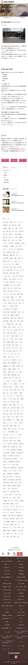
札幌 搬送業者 (6, 285)
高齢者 (16, 288)
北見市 (20, 482)
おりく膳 (16, 503)
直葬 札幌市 (13, 491)
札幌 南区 (18, 300)
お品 (18, 404)
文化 (19, 377)
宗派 (20, 348)
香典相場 (12, 315)
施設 (19, 288)
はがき (16, 371)
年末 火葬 (16, 270)
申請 (19, 362)
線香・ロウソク (6, 491)
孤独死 (9, 327)
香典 (8, 315)
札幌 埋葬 (11, 437)
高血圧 (10, 404)
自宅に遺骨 (15, 443)
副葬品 (12, 342)
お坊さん (20, 228)
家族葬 (5, 175)
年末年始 (13, 359)
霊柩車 (12, 336)
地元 (14, 285)
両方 (4, 533)
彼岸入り (5, 368)
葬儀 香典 (21, 530)
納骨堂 (11, 425)
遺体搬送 (17, 264)
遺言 (7, 392)
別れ (4, 536)
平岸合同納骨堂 (11, 431)
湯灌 (23, 300)
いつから (17, 356)
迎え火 (4, 353)
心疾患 (17, 401)
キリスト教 (9, 398)
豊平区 (19, 225)
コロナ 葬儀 (5, 282)
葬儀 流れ (5, 437)
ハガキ (18, 368)
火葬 (18, 536)
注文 (4, 336)
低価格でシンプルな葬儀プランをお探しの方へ (11, 455)
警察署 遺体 (12, 255)
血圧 (14, 294)
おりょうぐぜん (6, 506)
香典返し (5, 371)
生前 (13, 231)
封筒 (15, 524)
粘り (10, 366)
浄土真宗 (17, 416)
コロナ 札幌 (19, 279)
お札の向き (17, 500)
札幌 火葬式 (5, 518)
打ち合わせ (21, 422)
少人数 (5, 172)
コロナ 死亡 (18, 282)
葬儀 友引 (5, 527)
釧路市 (12, 482)
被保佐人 (13, 300)
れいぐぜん (13, 506)
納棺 (18, 491)
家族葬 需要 (12, 273)
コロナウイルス (17, 291)
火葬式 (4, 509)
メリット (22, 410)
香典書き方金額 (6, 318)
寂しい (17, 255)
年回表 (15, 389)
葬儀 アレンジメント (7, 464)
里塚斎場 (18, 440)
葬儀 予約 (9, 231)
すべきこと (5, 243)
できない (14, 527)
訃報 (19, 494)
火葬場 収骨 (5, 440)
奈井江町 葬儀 (6, 312)
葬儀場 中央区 (13, 318)
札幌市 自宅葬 (6, 482)
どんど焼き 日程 (14, 276)
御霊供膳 (9, 419)
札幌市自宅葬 (5, 246)
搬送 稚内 (5, 237)
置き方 (4, 419)
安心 (19, 533)
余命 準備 (11, 243)
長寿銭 (8, 374)
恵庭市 (13, 366)
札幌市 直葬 (17, 479)
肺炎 (14, 222)
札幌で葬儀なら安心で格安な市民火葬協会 (12, 661)
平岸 (9, 500)
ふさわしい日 (19, 359)
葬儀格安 (22, 500)
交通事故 (12, 297)
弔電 (9, 515)
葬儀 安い (11, 234)
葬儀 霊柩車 (5, 321)
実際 (7, 410)
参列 (23, 312)
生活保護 (5, 470)
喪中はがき (22, 276)
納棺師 (15, 258)
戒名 (18, 410)
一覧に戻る (14, 160)
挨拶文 (19, 527)
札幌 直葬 (22, 243)
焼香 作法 (15, 303)
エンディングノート (13, 434)
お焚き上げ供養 (11, 479)
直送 (14, 252)
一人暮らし (16, 261)
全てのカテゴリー (7, 170)
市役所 (12, 339)
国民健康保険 (13, 362)
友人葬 (11, 392)
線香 (21, 413)
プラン (12, 533)
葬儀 (7, 222)
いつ (8, 353)
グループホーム (20, 222)
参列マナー (12, 476)
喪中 (13, 371)
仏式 (16, 521)
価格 (16, 228)
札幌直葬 (9, 303)
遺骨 (20, 470)
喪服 (4, 473)
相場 (14, 321)
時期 (7, 425)
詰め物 (4, 488)
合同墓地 (15, 392)
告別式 (4, 315)
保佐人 (8, 300)
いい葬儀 (21, 386)
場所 (4, 270)
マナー (21, 345)
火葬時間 (8, 324)
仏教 (7, 413)
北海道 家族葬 (6, 309)
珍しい (4, 449)
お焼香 (11, 413)
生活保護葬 (12, 246)
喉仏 (7, 389)
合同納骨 (16, 386)
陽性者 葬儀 (12, 282)
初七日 (11, 389)
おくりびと (21, 333)
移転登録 (15, 383)
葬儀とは (9, 530)
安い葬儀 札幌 (6, 467)
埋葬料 (8, 416)
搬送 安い (11, 237)
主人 (11, 261)
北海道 (21, 321)
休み (15, 353)
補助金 (19, 258)
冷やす (4, 330)
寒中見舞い (5, 279)
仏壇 (4, 345)
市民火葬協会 (12, 518)
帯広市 (16, 482)
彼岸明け (9, 368)
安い (5, 177)
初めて (8, 524)
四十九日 (8, 348)
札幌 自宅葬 (13, 407)
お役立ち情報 (20, 467)
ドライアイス (19, 327)
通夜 (10, 279)
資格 (11, 333)
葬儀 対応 (9, 509)
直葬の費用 (13, 449)
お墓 (16, 324)
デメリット (10, 470)
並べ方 (13, 419)
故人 (22, 533)
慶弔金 (4, 300)
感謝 (18, 413)
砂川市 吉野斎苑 (14, 309)
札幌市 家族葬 (6, 503)
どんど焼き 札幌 (6, 276)
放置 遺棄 (13, 401)
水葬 (19, 330)
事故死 (4, 261)
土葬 (15, 437)
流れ (4, 410)
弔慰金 (20, 297)
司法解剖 (5, 428)
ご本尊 (21, 342)
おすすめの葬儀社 (6, 521)
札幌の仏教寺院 (11, 461)
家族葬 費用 (5, 273)
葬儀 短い (11, 386)
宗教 (4, 342)
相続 (4, 392)
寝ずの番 (13, 279)
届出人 (8, 449)
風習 (16, 377)
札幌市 (12, 240)
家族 (14, 470)
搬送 (14, 536)
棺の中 (16, 342)
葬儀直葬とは (14, 530)
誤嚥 (11, 291)
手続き (20, 246)
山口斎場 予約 (14, 446)
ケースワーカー (10, 422)
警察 (9, 428)
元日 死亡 (22, 270)
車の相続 (19, 380)
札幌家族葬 (5, 225)
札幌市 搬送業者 (18, 234)
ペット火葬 (5, 494)
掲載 (10, 377)
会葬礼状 (20, 339)
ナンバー (21, 336)
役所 (16, 246)
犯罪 (12, 428)
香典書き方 (17, 315)
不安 (4, 524)
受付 (4, 512)
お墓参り (5, 356)
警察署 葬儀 (5, 255)
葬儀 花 (15, 333)
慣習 (23, 521)
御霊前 (12, 521)
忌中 (4, 395)
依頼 (15, 533)
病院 (10, 225)
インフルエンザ (13, 380)
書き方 (21, 395)
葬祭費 (8, 362)
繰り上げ (16, 348)
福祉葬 (4, 422)
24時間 (8, 533)
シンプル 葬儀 (21, 383)
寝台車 (16, 336)
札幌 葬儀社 (9, 351)
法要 (12, 348)
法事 (4, 351)
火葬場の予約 (21, 443)
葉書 (20, 371)
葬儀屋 (4, 530)
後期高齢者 (5, 366)
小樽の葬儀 (6, 180)
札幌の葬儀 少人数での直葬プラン (17, 452)
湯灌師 (11, 258)
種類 (4, 413)
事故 (8, 291)
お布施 (17, 395)
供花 (21, 458)
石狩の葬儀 (6, 182)
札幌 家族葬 (5, 258)
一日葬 (22, 407)
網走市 (4, 485)
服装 (18, 398)
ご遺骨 (14, 440)
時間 (19, 497)
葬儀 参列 (13, 515)
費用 (4, 252)
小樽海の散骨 (16, 473)
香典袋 (9, 371)
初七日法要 (9, 345)
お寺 (12, 288)
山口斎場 (9, 443)
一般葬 (11, 410)
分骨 (4, 389)
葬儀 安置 (17, 461)
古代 (23, 330)
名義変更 (5, 383)
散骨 (12, 249)
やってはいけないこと (11, 395)
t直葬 (16, 476)
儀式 (17, 506)
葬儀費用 (20, 237)
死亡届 (17, 273)
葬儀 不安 (13, 512)
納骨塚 (14, 368)
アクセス (4, 443)
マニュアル (21, 509)
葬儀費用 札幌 (20, 515)
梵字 (15, 428)
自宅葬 (9, 228)
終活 (16, 231)
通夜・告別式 (14, 488)
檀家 (9, 288)
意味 (14, 413)
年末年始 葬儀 (9, 270)
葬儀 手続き (5, 497)
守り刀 (21, 416)
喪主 (20, 476)
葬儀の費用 (19, 449)
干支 (19, 428)
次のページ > (22, 160)
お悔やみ (14, 497)
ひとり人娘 (15, 494)
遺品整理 (5, 228)
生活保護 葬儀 (20, 249)
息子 (16, 297)
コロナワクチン (6, 294)
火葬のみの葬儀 (6, 452)
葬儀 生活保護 (20, 294)
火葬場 (17, 252)
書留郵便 (5, 515)
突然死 (20, 240)
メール (10, 527)
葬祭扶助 (5, 240)
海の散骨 (5, 327)
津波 (19, 374)
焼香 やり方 (21, 303)
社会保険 (18, 366)
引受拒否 (13, 327)
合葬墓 (15, 425)
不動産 (14, 398)
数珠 (13, 345)
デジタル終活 (5, 434)
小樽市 (10, 494)
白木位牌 (11, 306)
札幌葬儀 (8, 342)
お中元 (4, 401)
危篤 (14, 464)
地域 (8, 261)
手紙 (13, 264)
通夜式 (19, 312)
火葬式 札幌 (5, 476)
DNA (11, 330)
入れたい (5, 431)
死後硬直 (18, 419)
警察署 (4, 362)
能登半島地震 (13, 374)
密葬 (9, 356)
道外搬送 (18, 485)
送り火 (12, 353)
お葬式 (16, 339)
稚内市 (4, 407)
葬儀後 (12, 524)
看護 (8, 333)
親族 (14, 267)
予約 (13, 377)
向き (19, 521)
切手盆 (4, 398)
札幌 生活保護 (6, 297)
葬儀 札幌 (14, 225)
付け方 (12, 416)
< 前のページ (5, 160)
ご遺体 (16, 237)
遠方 (11, 285)
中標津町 (9, 485)
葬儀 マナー (5, 306)
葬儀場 (11, 321)
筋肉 (11, 294)
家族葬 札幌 (20, 318)
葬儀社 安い (15, 351)
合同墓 (20, 324)
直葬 (4, 231)
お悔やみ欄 (5, 377)
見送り (8, 536)
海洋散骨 (5, 479)
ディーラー (10, 383)
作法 (19, 437)
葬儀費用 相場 (13, 467)
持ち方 (22, 428)
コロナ (4, 380)
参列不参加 (15, 509)
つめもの (9, 488)
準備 (17, 464)
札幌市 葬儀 (9, 252)
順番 (22, 419)
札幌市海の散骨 (9, 473)
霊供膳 (12, 503)
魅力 (20, 506)
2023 (19, 353)
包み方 (16, 422)
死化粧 (11, 267)
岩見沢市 (18, 285)
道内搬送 (13, 485)
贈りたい (8, 336)
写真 (10, 264)
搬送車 (14, 404)
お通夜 (16, 345)
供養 (10, 440)
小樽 (22, 366)
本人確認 (15, 330)
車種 (4, 339)
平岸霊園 (5, 500)
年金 (16, 240)
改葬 (19, 425)
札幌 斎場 (19, 267)
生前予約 (5, 288)
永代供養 (20, 392)
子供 (23, 527)
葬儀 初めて (18, 512)
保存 (8, 330)
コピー (8, 339)
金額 (18, 321)
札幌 (4, 222)
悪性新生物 (5, 404)
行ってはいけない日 (7, 359)
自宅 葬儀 (5, 386)
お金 (9, 240)
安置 (11, 536)
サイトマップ (21, 649)
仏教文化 (5, 461)
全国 (8, 407)
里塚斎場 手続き (6, 446)
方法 (10, 497)
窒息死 (4, 291)
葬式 (4, 348)
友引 (19, 524)
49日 (23, 389)
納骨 (4, 425)
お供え (12, 356)
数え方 (19, 389)
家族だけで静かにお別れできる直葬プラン (11, 458)
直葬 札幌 (5, 234)
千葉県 (4, 374)
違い (4, 324)
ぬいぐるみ (5, 264)
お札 (12, 500)
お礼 (21, 404)
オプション (5, 249)
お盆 (20, 351)
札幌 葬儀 (21, 231)
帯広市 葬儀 (5, 267)
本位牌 (16, 306)
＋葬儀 (20, 446)
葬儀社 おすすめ (19, 518)
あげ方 (4, 416)
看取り (4, 333)
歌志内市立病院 (13, 312)
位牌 (14, 410)
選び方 (16, 431)
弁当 (8, 401)
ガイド (8, 512)
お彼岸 (20, 434)
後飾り (12, 324)
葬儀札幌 (22, 398)
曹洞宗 (18, 407)
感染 (8, 380)
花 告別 (5, 303)
